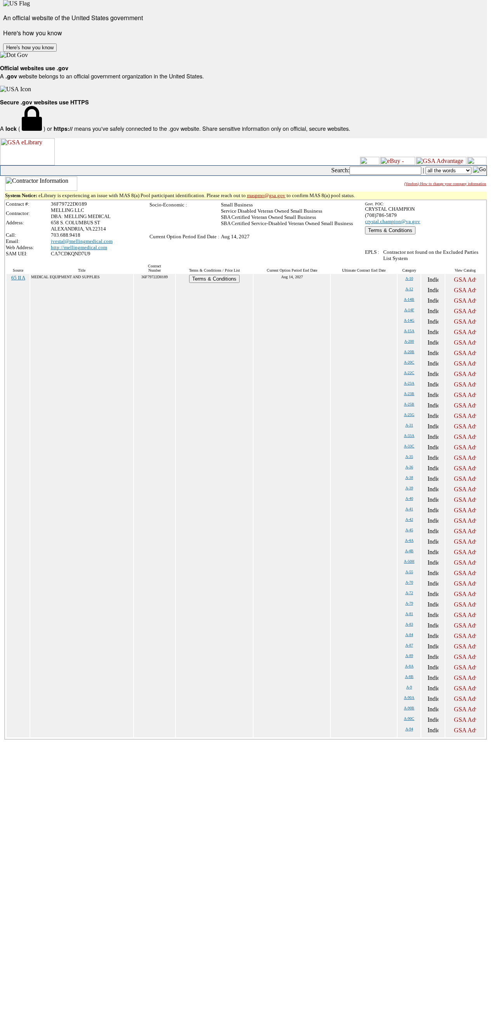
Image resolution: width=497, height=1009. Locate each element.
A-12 (409, 289)
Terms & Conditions (390, 230)
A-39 (409, 488)
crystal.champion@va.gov (392, 221)
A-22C (409, 373)
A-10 (409, 278)
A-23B (409, 394)
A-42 (409, 519)
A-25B (409, 404)
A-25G (409, 415)
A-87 (409, 645)
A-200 (409, 341)
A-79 (409, 603)
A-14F (409, 310)
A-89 (409, 656)
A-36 (409, 467)
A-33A (409, 435)
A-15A (409, 331)
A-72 (409, 593)
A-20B (409, 352)
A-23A (409, 383)
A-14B (409, 299)
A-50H (409, 561)
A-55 (409, 572)
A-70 (409, 582)
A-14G (409, 320)
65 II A (18, 278)
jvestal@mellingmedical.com (82, 241)
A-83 (409, 624)
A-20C (409, 362)
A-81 (409, 614)
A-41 (409, 509)
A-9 (409, 687)
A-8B (409, 676)
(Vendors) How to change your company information (445, 184)
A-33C (409, 446)
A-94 (409, 729)
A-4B (409, 551)
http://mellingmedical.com (79, 247)
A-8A (409, 666)
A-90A (409, 697)
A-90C (409, 718)
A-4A (409, 540)
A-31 (409, 425)
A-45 (409, 530)
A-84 (409, 635)
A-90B (409, 708)
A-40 (409, 498)
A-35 (409, 456)
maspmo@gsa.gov (266, 195)
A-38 (409, 477)
